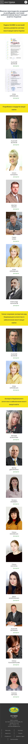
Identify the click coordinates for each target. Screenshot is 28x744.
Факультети (7, 733)
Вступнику (20, 730)
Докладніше (16, 66)
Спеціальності (8, 736)
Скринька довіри (14, 739)
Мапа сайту (7, 730)
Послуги (20, 733)
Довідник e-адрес (20, 736)
